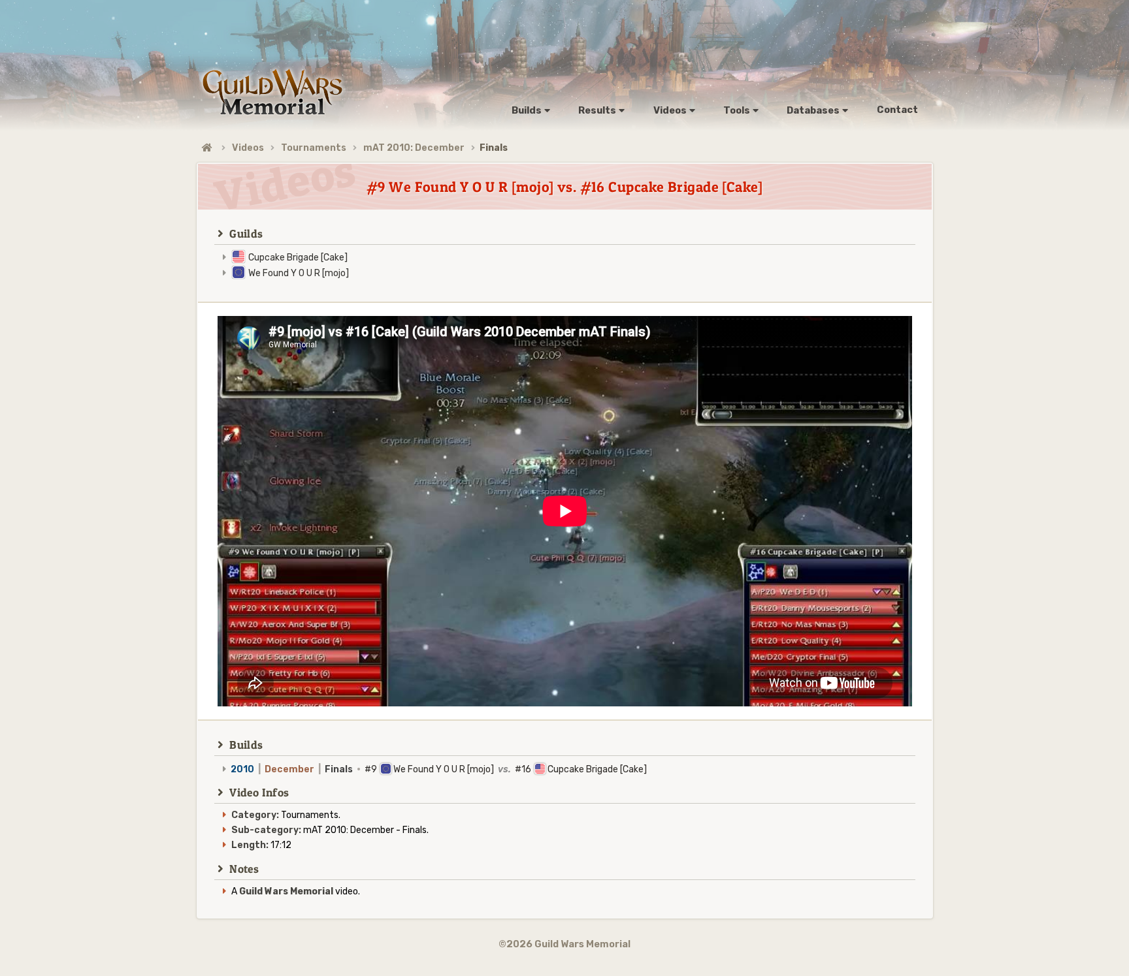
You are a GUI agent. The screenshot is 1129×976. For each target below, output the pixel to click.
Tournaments (313, 147)
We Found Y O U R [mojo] (298, 273)
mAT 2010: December (414, 147)
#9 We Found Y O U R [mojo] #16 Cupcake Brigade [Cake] (439, 769)
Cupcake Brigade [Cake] (298, 257)
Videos (248, 147)
